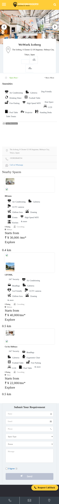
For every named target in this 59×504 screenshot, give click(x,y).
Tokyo (9, 375)
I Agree (11, 468)
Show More (50, 78)
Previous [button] (4, 27)
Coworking (20, 227)
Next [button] (55, 27)
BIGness (8, 196)
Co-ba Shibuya (11, 347)
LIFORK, (9, 275)
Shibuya (9, 229)
